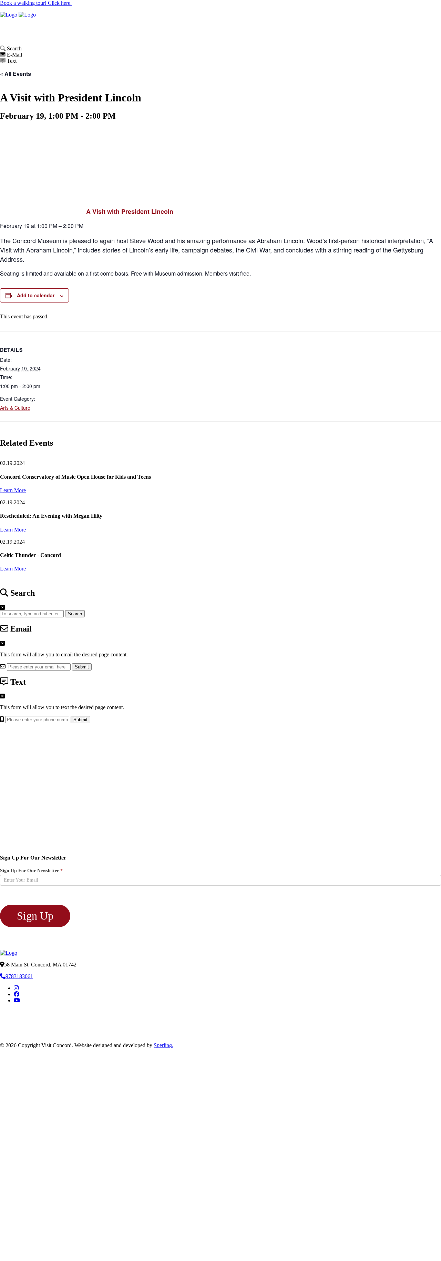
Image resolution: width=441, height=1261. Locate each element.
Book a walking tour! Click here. (36, 3)
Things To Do (305, 38)
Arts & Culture (15, 407)
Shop (420, 24)
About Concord (271, 24)
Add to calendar (35, 295)
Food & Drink (372, 38)
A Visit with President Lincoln (129, 211)
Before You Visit (261, 38)
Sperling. (163, 1045)
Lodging (401, 38)
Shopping (341, 38)
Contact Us (427, 38)
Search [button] (75, 613)
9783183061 (19, 976)
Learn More (13, 490)
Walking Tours (340, 24)
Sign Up (35, 916)
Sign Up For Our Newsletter (31, 870)
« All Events (15, 74)
